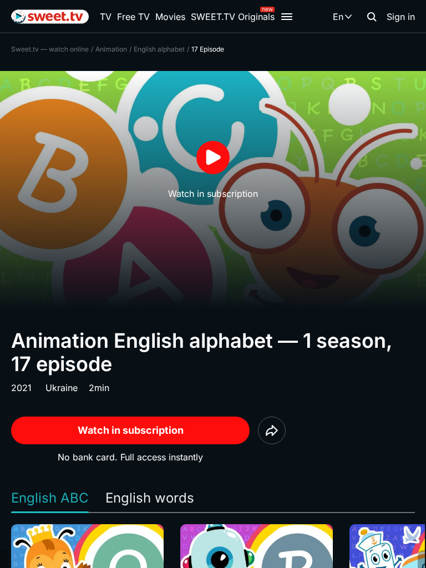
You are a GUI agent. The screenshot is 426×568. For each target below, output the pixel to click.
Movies (170, 16)
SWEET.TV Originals (233, 16)
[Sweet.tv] (50, 16)
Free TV (133, 16)
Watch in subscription (131, 430)
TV (105, 16)
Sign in (401, 16)
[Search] (371, 16)
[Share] (272, 430)
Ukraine (61, 387)
